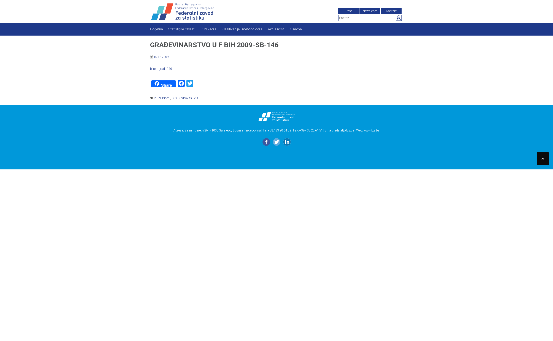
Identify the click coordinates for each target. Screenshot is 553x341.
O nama (296, 29)
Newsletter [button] (370, 11)
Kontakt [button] (391, 11)
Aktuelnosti (276, 29)
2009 (157, 98)
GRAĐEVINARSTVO (185, 98)
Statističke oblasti (181, 29)
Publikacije (208, 29)
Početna (156, 29)
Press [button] (349, 11)
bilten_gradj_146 (161, 68)
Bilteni (166, 98)
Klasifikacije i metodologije (242, 29)
